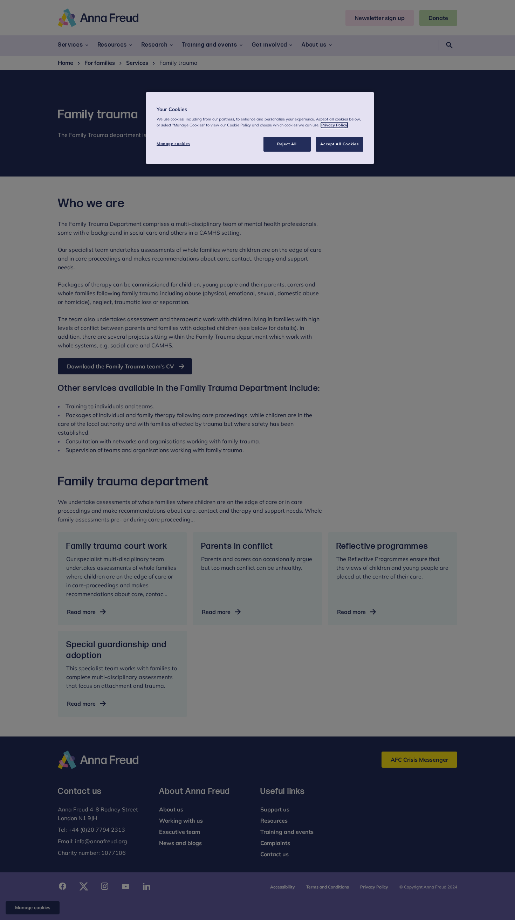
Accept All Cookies (339, 143)
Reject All (287, 143)
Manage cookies (173, 143)
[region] (260, 128)
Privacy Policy (334, 125)
